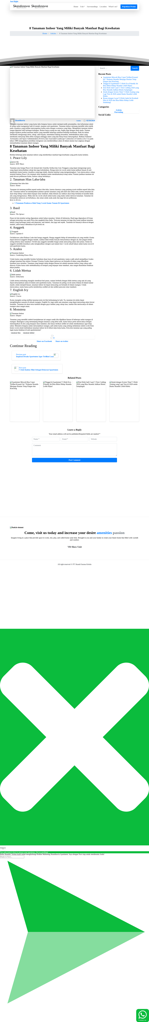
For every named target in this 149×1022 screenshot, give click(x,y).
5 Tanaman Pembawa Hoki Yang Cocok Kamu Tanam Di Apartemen (42, 203)
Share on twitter (61, 341)
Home (44, 33)
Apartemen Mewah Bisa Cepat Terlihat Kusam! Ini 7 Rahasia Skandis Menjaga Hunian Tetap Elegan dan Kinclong (120, 79)
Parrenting (118, 112)
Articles (53, 33)
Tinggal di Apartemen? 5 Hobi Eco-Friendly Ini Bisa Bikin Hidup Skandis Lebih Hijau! (120, 85)
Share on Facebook (44, 341)
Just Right (14, 1)
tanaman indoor (28, 333)
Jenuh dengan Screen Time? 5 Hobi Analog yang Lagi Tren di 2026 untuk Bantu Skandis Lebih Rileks (121, 94)
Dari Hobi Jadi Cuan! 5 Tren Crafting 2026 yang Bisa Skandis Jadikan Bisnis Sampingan (121, 89)
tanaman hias (15, 333)
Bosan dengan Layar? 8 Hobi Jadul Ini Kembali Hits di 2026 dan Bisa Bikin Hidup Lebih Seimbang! (120, 100)
